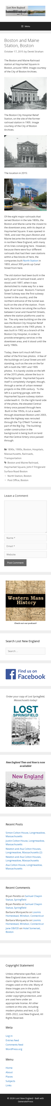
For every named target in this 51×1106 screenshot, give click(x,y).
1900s (18, 449)
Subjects (10, 1081)
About (9, 1072)
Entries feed (12, 1040)
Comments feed (14, 1044)
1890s (11, 449)
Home (9, 1067)
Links (8, 1085)
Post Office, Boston (18, 480)
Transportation (12, 458)
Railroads (27, 453)
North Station (30, 260)
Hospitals (37, 449)
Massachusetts (12, 453)
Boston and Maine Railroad (23, 462)
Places (9, 1076)
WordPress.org (14, 1049)
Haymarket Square (15, 467)
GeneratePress (25, 1101)
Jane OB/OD (12, 928)
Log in (9, 1035)
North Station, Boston (19, 475)
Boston (27, 449)
